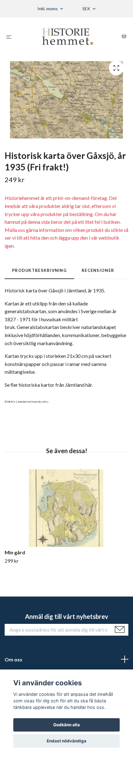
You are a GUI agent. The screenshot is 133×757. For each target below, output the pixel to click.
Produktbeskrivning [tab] (39, 270)
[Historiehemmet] (67, 36)
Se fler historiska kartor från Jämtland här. (49, 385)
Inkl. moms (48, 8)
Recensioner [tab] (98, 270)
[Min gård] (66, 508)
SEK (86, 8)
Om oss (13, 659)
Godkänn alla (66, 724)
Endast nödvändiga (66, 740)
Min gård (15, 552)
